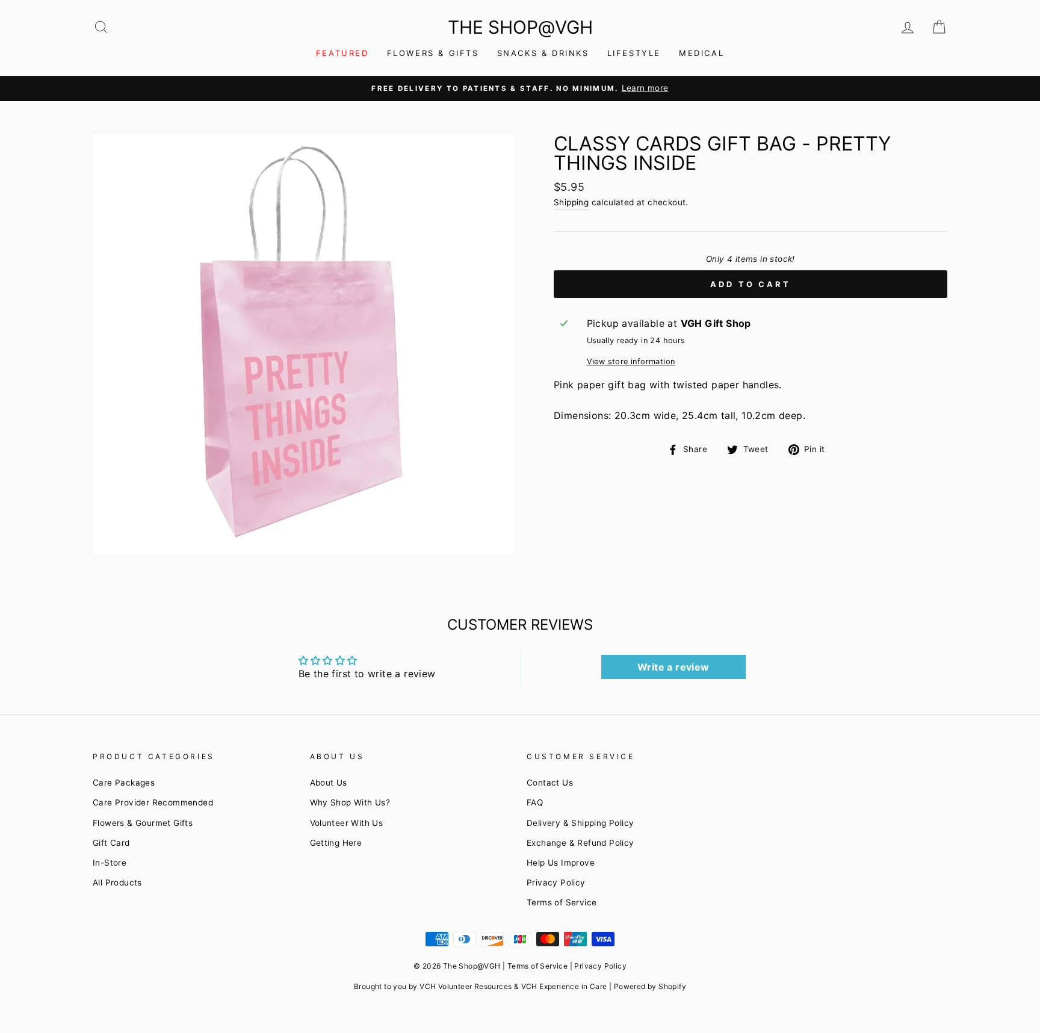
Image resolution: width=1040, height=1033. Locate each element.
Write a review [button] (673, 667)
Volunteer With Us (346, 823)
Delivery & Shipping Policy (580, 823)
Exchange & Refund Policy (580, 843)
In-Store (109, 862)
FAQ (535, 802)
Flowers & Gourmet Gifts (143, 823)
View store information (631, 361)
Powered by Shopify (650, 986)
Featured (342, 53)
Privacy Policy (556, 882)
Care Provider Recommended (153, 802)
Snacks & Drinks (543, 53)
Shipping (571, 202)
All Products (117, 882)
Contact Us (550, 782)
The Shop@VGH (520, 27)
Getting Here (336, 843)
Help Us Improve (561, 862)
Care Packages (124, 782)
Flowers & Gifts (433, 53)
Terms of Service (561, 902)
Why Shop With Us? (350, 802)
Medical (701, 53)
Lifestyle (634, 53)
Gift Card (111, 843)
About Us (328, 782)
